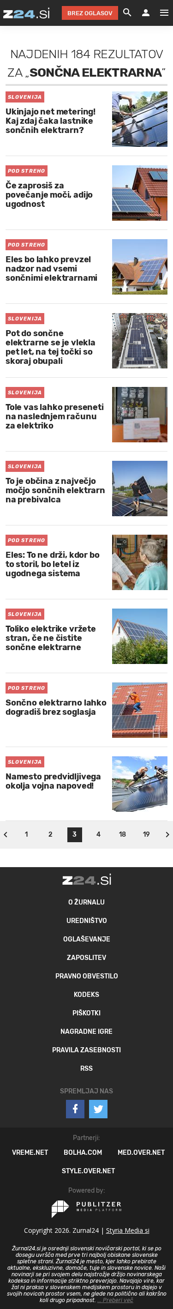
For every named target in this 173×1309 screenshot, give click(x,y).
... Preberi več (115, 1300)
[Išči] (127, 13)
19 (146, 834)
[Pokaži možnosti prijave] (146, 13)
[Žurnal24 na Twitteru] (98, 1109)
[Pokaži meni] (159, 13)
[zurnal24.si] (26, 13)
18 (122, 834)
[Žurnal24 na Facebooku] (75, 1109)
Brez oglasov (90, 13)
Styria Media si (127, 1230)
